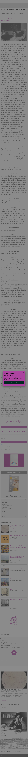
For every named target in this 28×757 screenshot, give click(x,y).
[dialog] (14, 378)
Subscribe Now (14, 383)
